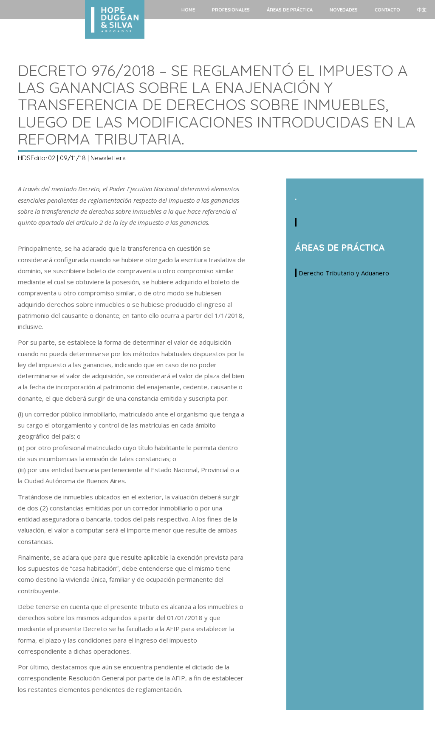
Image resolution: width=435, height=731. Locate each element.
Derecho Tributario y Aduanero (344, 273)
